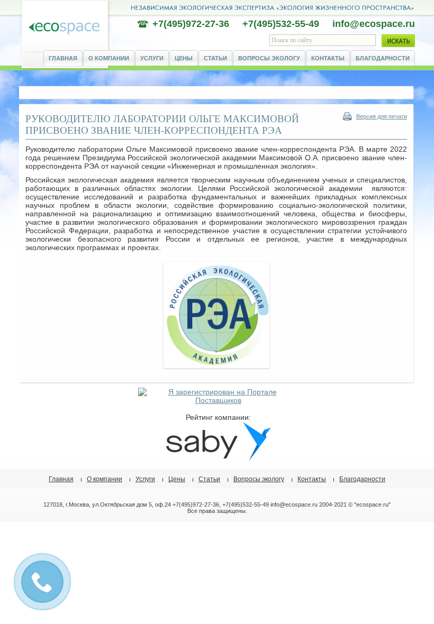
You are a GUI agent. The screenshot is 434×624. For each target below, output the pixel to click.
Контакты (328, 58)
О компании (108, 58)
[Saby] (218, 458)
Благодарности (383, 58)
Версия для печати (381, 116)
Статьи (215, 58)
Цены (184, 58)
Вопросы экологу (269, 58)
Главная (63, 58)
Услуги (152, 58)
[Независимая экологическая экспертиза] (64, 28)
